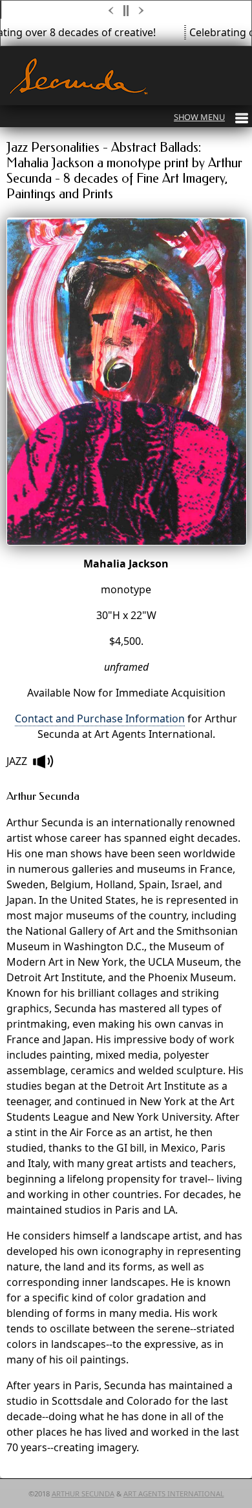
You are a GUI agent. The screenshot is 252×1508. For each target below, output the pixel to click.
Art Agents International (173, 1493)
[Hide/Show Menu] (211, 117)
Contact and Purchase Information (100, 718)
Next (142, 11)
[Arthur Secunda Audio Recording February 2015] (43, 761)
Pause (126, 11)
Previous (111, 11)
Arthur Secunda (83, 1493)
